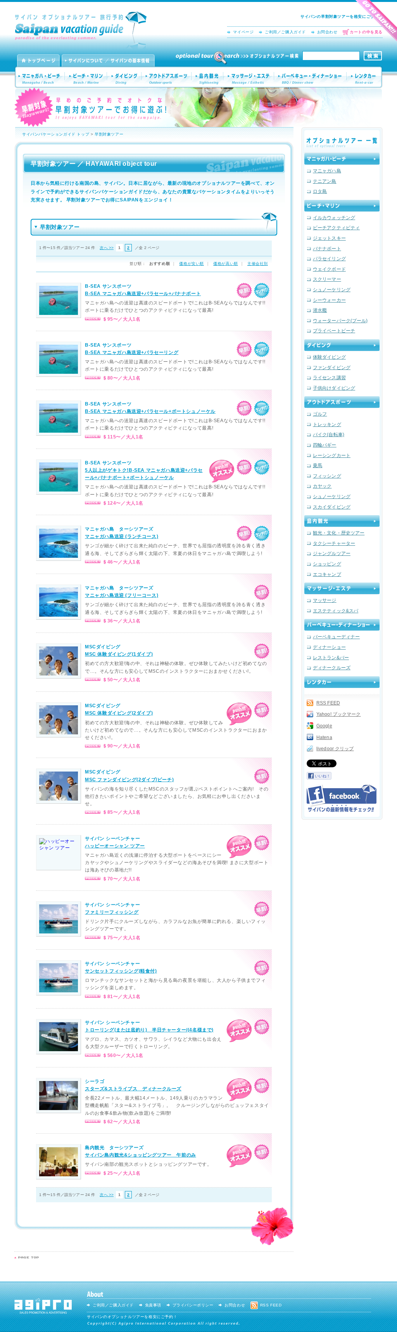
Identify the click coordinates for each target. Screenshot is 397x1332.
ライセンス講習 (329, 377)
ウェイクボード (329, 269)
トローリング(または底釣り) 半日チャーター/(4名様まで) (149, 1030)
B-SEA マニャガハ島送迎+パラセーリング (131, 352)
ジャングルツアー (331, 553)
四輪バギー (325, 445)
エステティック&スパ (335, 611)
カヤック (322, 486)
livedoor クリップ (335, 748)
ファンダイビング (331, 367)
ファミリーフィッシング (112, 912)
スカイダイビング (331, 507)
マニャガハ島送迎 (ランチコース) (121, 536)
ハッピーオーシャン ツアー (115, 846)
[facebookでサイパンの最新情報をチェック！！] (341, 798)
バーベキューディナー (336, 636)
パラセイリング (329, 258)
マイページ (243, 32)
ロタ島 (320, 191)
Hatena (324, 737)
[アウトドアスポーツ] (342, 402)
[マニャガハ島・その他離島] (342, 159)
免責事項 (153, 1305)
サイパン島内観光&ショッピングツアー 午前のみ (140, 1155)
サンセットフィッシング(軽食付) (121, 971)
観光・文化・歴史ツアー (338, 533)
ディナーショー (329, 647)
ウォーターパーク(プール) (340, 320)
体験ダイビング (329, 357)
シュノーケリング (331, 289)
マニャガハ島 (327, 171)
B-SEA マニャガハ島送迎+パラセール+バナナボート (143, 293)
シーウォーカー (329, 300)
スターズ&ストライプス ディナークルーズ (133, 1088)
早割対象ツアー (109, 134)
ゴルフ (320, 414)
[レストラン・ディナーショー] (342, 625)
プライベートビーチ (334, 330)
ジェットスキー (329, 238)
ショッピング (327, 564)
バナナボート (327, 248)
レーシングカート (331, 455)
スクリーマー (327, 279)
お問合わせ (327, 32)
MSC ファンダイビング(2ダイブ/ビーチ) (129, 779)
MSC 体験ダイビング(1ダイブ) (119, 654)
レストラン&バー (331, 657)
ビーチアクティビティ (336, 227)
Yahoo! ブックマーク (338, 714)
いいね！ (322, 776)
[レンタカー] (342, 682)
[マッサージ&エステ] (342, 588)
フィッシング (327, 476)
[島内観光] (342, 521)
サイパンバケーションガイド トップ (55, 134)
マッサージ (325, 600)
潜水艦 (320, 310)
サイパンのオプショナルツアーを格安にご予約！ (132, 1317)
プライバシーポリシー (193, 1305)
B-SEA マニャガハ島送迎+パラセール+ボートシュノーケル (150, 411)
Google (324, 726)
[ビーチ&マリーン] (342, 205)
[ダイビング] (342, 345)
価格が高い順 (225, 263)
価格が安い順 (191, 263)
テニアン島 (325, 181)
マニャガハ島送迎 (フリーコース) (121, 595)
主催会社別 (257, 263)
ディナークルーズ (331, 667)
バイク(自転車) (328, 434)
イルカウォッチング (334, 217)
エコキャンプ (327, 574)
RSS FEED (328, 703)
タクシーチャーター (334, 543)
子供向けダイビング (334, 388)
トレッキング (327, 424)
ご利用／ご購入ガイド (285, 32)
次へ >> (107, 248)
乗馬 (317, 465)
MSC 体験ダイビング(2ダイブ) (119, 713)
